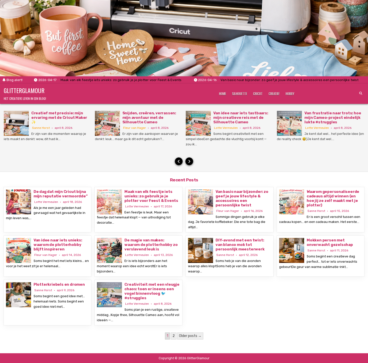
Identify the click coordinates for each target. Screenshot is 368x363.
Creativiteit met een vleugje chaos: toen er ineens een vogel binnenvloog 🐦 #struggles (151, 291)
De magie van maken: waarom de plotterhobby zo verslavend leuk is (150, 244)
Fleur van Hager (134, 127)
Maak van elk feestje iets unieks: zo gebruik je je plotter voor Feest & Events (151, 196)
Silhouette (239, 93)
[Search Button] (360, 93)
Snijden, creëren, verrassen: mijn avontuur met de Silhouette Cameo (149, 117)
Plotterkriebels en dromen (59, 284)
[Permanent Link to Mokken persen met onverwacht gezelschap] (291, 250)
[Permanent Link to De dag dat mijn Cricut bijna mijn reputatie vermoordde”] (18, 201)
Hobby (290, 93)
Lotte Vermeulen (226, 127)
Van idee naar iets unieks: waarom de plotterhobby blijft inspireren (58, 244)
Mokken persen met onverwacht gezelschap (330, 242)
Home (222, 93)
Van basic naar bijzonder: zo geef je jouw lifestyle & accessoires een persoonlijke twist (242, 198)
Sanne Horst (41, 127)
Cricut (258, 93)
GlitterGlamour (24, 90)
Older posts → (190, 336)
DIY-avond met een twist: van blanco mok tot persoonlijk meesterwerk (240, 244)
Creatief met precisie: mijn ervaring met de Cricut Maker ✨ (59, 117)
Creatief (274, 93)
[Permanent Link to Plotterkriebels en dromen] (18, 294)
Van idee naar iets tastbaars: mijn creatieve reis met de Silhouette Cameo (240, 117)
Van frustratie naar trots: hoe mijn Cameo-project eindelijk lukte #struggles (332, 117)
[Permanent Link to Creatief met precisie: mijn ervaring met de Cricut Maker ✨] (16, 123)
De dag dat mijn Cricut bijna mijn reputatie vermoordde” (61, 193)
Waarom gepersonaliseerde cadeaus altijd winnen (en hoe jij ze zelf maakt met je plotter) (333, 198)
